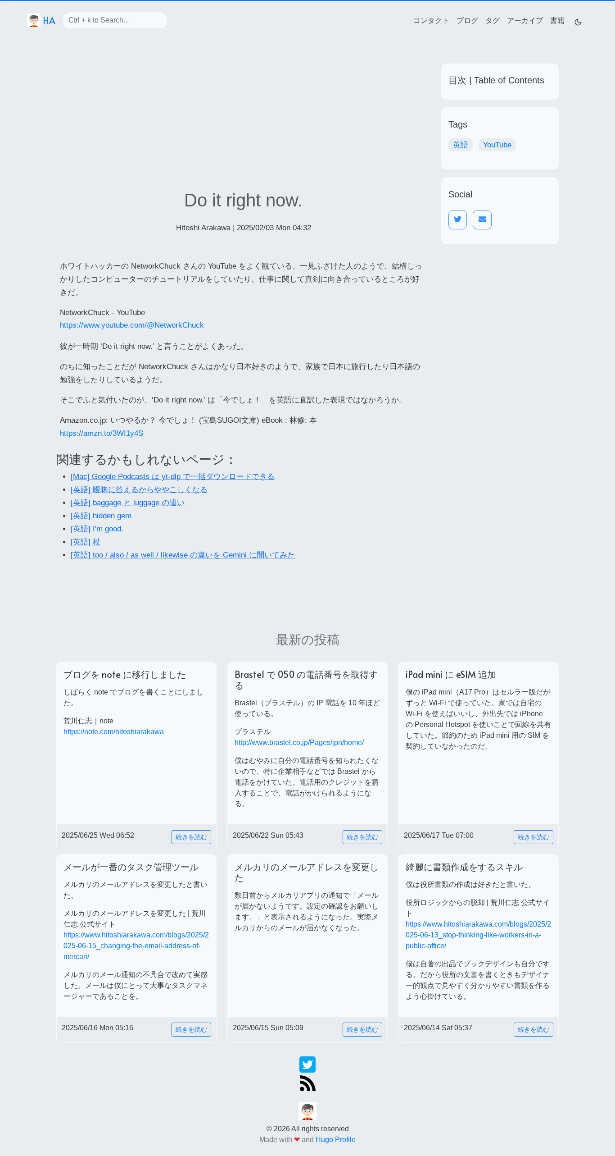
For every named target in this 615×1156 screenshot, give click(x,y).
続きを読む (191, 837)
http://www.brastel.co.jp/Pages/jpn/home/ (299, 742)
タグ (492, 20)
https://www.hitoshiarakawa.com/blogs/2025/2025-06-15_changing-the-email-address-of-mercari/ (136, 945)
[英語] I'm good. (97, 529)
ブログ (467, 20)
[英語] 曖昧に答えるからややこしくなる (139, 489)
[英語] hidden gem (101, 516)
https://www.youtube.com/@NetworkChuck (132, 325)
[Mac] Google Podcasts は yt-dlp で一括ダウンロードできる (173, 476)
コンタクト (431, 20)
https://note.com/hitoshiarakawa (113, 732)
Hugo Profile (336, 1139)
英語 (460, 145)
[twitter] (307, 1064)
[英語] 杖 (85, 542)
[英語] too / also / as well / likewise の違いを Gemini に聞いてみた (183, 555)
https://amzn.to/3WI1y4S (101, 433)
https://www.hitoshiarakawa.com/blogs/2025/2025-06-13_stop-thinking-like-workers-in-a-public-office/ (478, 935)
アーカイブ (525, 20)
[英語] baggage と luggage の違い (128, 502)
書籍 (557, 20)
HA (48, 20)
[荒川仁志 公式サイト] (307, 1110)
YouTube (497, 145)
